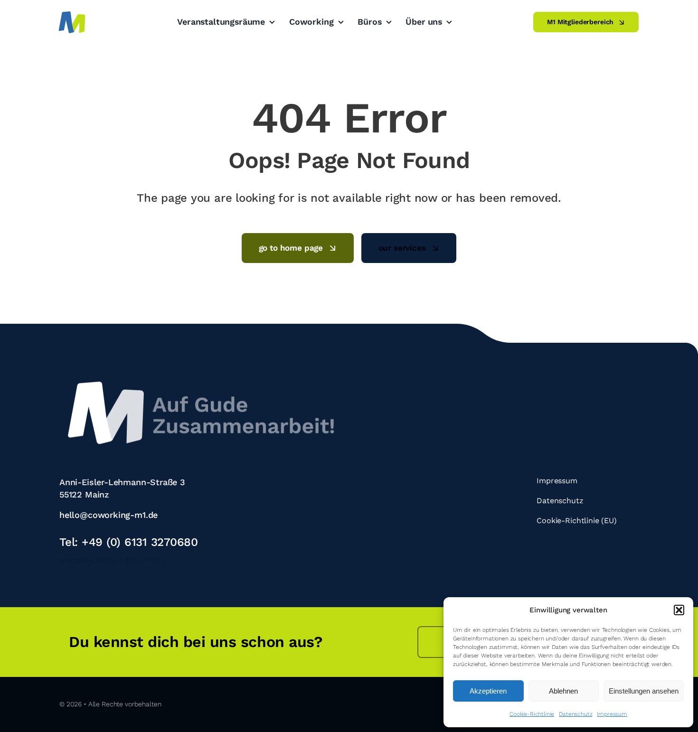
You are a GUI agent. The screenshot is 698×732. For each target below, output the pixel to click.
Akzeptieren (488, 691)
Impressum (612, 714)
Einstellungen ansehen (644, 691)
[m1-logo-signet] (72, 13)
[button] (679, 610)
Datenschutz (575, 714)
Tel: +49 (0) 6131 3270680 (128, 542)
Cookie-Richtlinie (531, 714)
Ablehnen (563, 691)
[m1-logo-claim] (201, 380)
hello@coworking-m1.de (108, 515)
